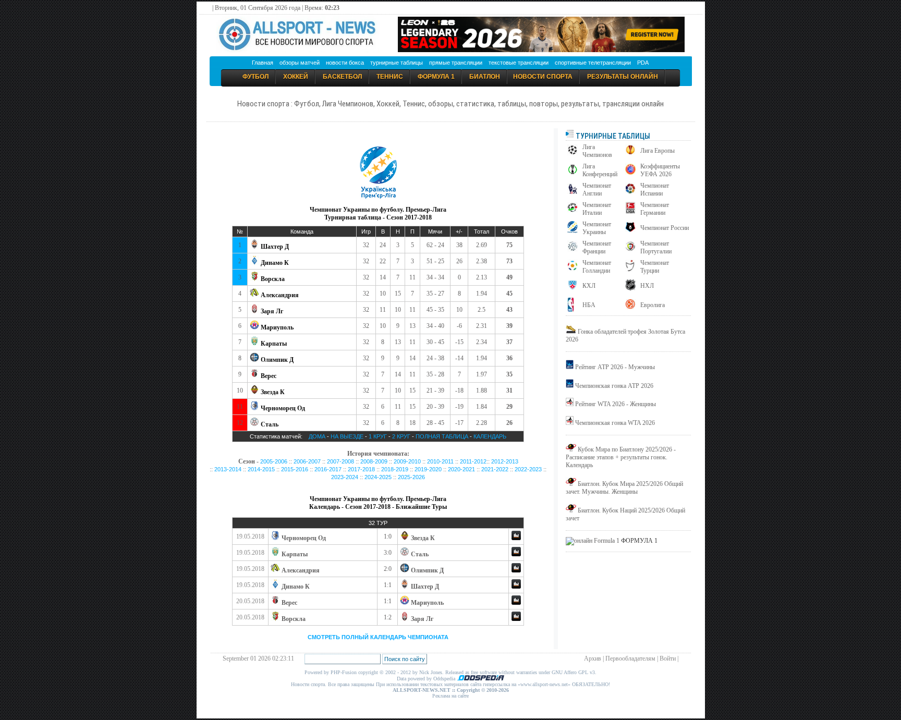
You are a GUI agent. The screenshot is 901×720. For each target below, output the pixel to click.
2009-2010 (407, 461)
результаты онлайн (622, 76)
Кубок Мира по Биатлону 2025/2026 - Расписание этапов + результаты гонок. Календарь (621, 457)
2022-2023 (528, 469)
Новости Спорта (543, 76)
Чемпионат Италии (596, 208)
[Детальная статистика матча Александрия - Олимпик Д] (516, 570)
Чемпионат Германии (654, 208)
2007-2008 (340, 461)
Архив (592, 658)
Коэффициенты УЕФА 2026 (660, 170)
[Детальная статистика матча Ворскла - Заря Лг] (516, 619)
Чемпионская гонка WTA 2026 (615, 422)
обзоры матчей (299, 62)
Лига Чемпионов (597, 150)
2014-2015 (261, 469)
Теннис (389, 76)
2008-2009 (373, 461)
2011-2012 (473, 461)
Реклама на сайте (450, 696)
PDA (643, 62)
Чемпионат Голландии (596, 266)
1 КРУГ (378, 436)
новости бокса (345, 62)
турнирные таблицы (396, 62)
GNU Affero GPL (570, 672)
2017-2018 (361, 469)
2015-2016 (294, 469)
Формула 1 (436, 76)
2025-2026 (411, 477)
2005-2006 (273, 461)
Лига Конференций (599, 170)
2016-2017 (328, 469)
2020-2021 (461, 469)
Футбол (255, 76)
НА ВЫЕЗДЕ (347, 436)
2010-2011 (440, 461)
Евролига (652, 305)
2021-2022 (494, 469)
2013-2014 (227, 469)
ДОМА (317, 436)
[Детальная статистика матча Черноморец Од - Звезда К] (516, 538)
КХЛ (588, 285)
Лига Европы (657, 150)
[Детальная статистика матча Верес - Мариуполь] (516, 603)
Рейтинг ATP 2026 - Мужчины (615, 367)
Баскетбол (342, 76)
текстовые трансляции (519, 62)
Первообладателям (630, 658)
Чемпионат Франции (596, 247)
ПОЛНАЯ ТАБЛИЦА (442, 436)
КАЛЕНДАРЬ (489, 436)
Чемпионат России (664, 227)
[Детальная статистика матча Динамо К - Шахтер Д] (516, 586)
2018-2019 (394, 469)
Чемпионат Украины (596, 228)
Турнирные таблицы (612, 136)
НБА (588, 305)
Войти (668, 658)
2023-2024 (344, 477)
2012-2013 (504, 461)
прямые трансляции (455, 62)
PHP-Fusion (344, 672)
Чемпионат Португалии (656, 247)
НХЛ (647, 285)
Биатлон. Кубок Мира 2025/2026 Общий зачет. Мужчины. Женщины (624, 487)
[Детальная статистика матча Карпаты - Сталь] (516, 554)
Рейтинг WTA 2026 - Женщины (615, 404)
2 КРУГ (402, 436)
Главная (262, 62)
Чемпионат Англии (596, 189)
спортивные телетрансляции (593, 62)
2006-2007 (307, 461)
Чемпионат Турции (654, 266)
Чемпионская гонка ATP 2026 (614, 385)
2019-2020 (428, 469)
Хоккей (295, 76)
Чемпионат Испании (654, 189)
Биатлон (484, 76)
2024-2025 (378, 477)
